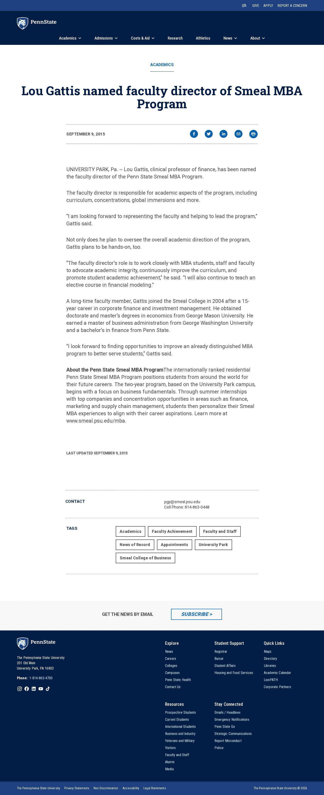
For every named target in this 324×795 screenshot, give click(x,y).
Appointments (174, 544)
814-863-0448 (197, 507)
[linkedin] (223, 134)
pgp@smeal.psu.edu (182, 501)
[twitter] (209, 134)
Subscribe (194, 614)
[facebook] (194, 134)
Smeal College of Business (145, 558)
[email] (238, 134)
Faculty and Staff (220, 531)
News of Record (135, 544)
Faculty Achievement (172, 531)
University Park (213, 544)
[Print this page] (253, 134)
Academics (162, 65)
